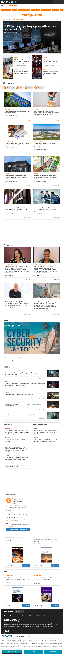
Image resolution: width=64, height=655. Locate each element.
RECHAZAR (33, 652)
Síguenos (18, 611)
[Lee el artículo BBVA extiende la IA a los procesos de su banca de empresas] (17, 73)
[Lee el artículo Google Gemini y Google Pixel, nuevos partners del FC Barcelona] (46, 73)
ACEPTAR (53, 652)
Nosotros (6, 615)
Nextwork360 (17, 623)
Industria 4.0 (55, 10)
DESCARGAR (26, 565)
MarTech (33, 10)
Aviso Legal (25, 615)
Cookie (37, 615)
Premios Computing (6, 10)
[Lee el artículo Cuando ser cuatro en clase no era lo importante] (32, 395)
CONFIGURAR (12, 652)
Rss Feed (19, 615)
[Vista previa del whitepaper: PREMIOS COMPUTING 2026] (17, 554)
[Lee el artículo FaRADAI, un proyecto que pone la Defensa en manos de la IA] (32, 37)
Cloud (38, 10)
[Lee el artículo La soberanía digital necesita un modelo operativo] (32, 416)
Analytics (15, 10)
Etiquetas (12, 615)
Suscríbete (18, 529)
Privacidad (31, 615)
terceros (11, 526)
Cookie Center (44, 615)
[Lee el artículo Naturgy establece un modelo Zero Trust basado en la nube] (17, 107)
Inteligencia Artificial (46, 10)
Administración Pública (24, 10)
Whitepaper (8, 572)
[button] (4, 6)
